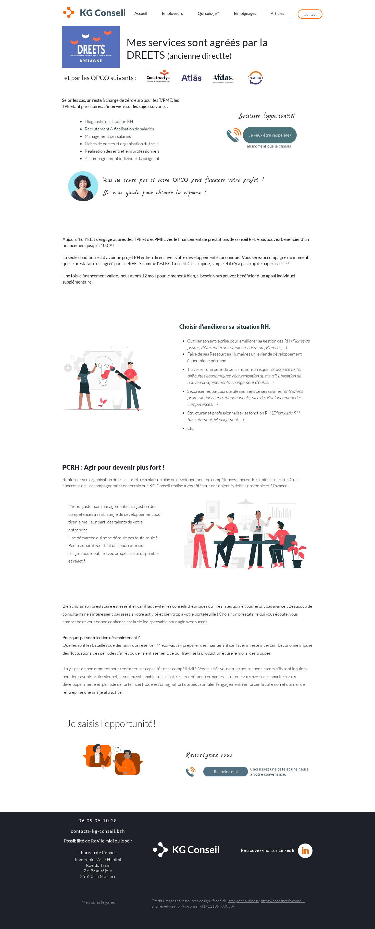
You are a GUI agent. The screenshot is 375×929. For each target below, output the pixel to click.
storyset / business (243, 900)
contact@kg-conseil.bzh (98, 831)
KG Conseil (103, 12)
